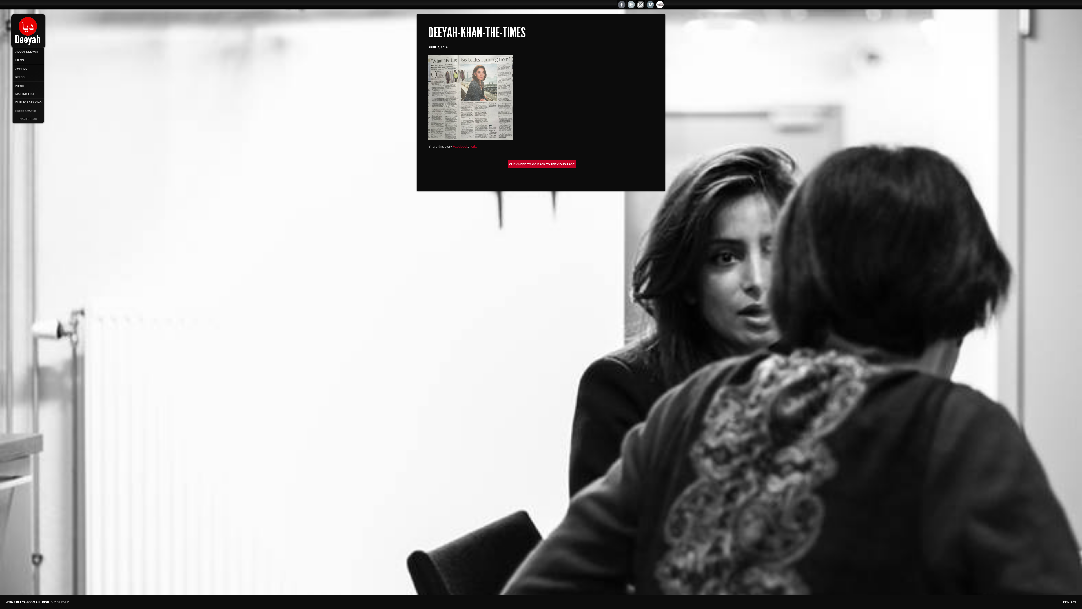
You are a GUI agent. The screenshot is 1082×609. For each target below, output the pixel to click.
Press (20, 77)
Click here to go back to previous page (542, 164)
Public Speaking (28, 102)
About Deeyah (26, 51)
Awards (21, 68)
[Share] (660, 4)
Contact (1069, 602)
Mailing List (24, 94)
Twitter (474, 147)
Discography (26, 110)
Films (19, 60)
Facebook (460, 147)
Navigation (28, 118)
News (19, 85)
